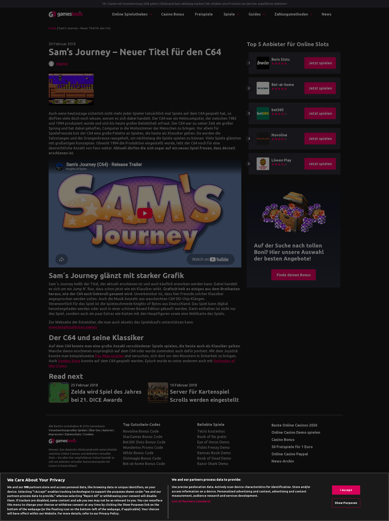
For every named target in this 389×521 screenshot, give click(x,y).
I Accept (346, 490)
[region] (194, 497)
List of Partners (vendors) (191, 501)
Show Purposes (346, 502)
